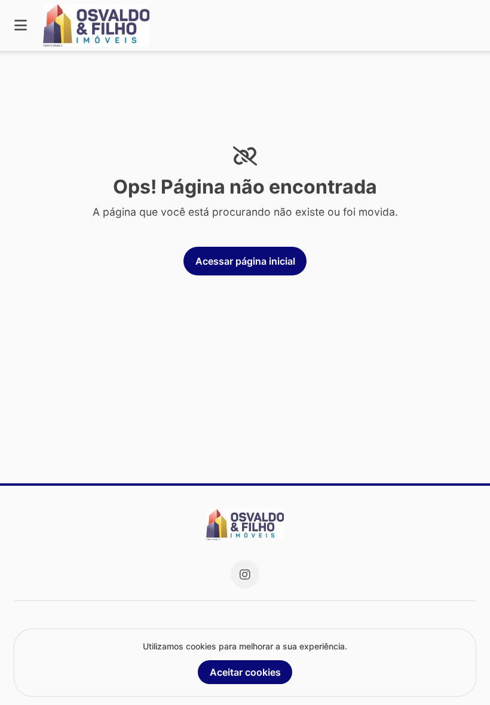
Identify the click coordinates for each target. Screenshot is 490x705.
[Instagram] (245, 574)
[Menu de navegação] (20, 25)
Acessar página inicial (245, 261)
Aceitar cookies (245, 672)
